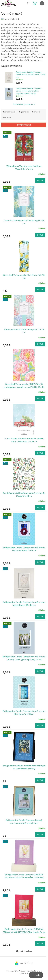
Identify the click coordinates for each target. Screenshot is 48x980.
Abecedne (7, 117)
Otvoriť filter (24, 125)
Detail (40, 180)
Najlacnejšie (24, 112)
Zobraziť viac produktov (23, 104)
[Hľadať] (28, 3)
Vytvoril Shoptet (26, 963)
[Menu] (42, 3)
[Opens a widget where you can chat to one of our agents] (36, 975)
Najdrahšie (36, 112)
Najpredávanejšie (10, 112)
